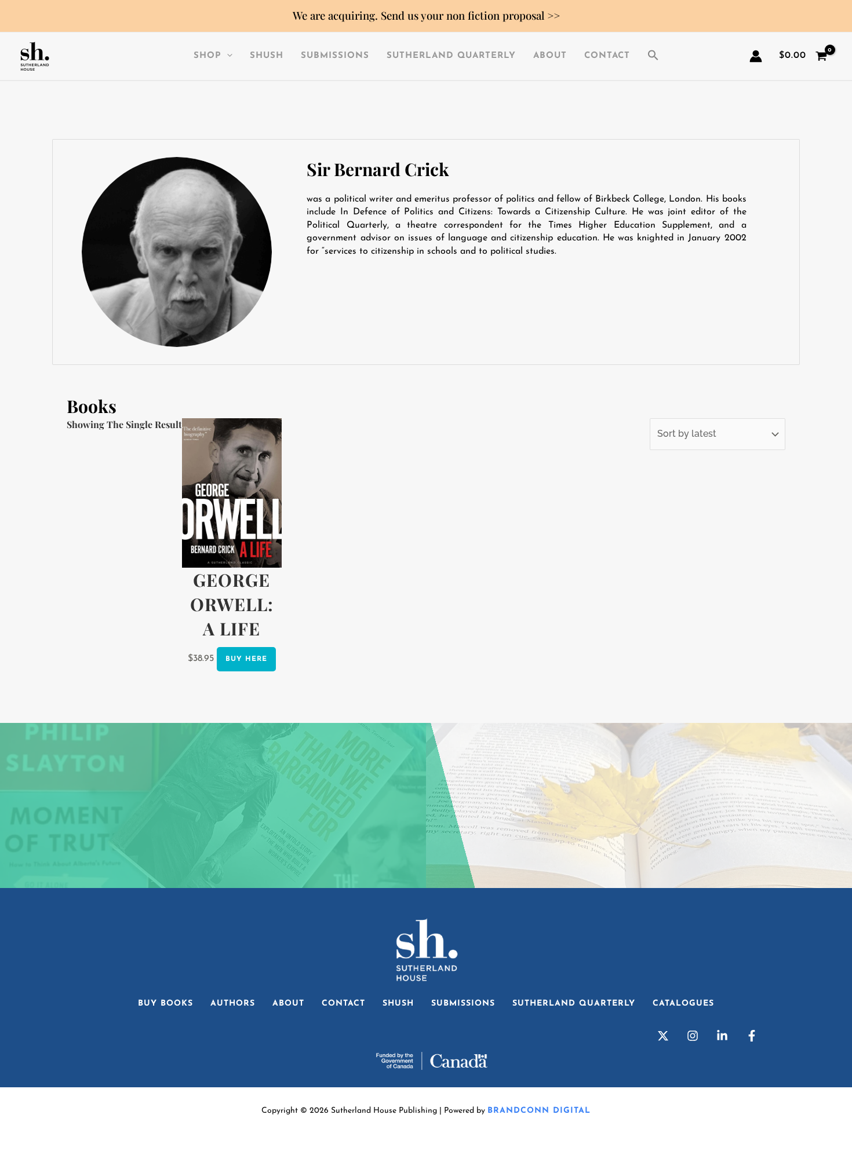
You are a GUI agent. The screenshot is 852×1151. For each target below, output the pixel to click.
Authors (232, 1003)
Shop (207, 56)
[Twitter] (663, 1035)
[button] (653, 56)
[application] (226, 56)
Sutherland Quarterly (451, 56)
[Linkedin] (722, 1035)
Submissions (335, 56)
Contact (607, 56)
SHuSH (266, 56)
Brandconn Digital (539, 1110)
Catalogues (683, 1003)
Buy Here (246, 659)
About (550, 56)
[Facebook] (751, 1035)
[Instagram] (692, 1035)
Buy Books (165, 1003)
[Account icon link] (755, 56)
